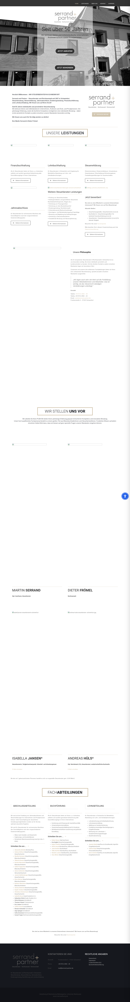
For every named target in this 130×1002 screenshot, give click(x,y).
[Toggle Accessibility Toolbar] (125, 496)
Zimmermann (24, 892)
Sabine (91, 848)
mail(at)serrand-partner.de (83, 298)
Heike (16, 866)
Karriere (111, 3)
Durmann (22, 856)
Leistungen (85, 3)
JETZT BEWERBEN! (65, 68)
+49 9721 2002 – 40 (81, 294)
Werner (20, 879)
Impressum (92, 960)
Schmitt (94, 852)
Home (76, 3)
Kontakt (103, 3)
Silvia (53, 846)
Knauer (22, 860)
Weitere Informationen (22, 180)
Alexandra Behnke (20, 850)
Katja (53, 844)
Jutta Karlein (56, 848)
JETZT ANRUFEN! (64, 51)
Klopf (95, 848)
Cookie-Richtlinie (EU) (95, 962)
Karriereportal (101, 223)
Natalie (54, 852)
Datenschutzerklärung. (92, 229)
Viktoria (17, 860)
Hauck (57, 846)
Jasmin (17, 875)
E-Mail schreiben (17, 769)
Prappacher (21, 866)
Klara (16, 879)
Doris (90, 852)
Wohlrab (21, 887)
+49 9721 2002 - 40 (64, 964)
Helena (17, 852)
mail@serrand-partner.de (65, 968)
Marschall (22, 862)
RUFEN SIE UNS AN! (102, 114)
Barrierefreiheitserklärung (96, 964)
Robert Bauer (56, 840)
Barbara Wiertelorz (20, 883)
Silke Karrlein (56, 850)
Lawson (58, 852)
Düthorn (21, 852)
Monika (17, 856)
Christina (17, 892)
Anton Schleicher (20, 871)
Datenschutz (92, 958)
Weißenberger (23, 875)
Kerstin (17, 862)
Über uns (94, 3)
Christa (17, 887)
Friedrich (58, 844)
